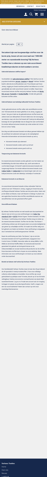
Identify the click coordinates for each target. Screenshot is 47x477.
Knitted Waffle (23, 94)
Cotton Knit (16, 171)
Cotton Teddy (6, 171)
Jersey (17, 81)
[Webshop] (36, 15)
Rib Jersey (5, 94)
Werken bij (20, 6)
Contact (30, 6)
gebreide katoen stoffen (21, 79)
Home (4, 467)
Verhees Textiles (9, 13)
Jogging (24, 81)
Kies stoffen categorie (11, 22)
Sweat (31, 81)
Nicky (42, 91)
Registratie (40, 6)
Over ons (5, 470)
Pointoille (13, 94)
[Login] (25, 15)
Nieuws (4, 473)
